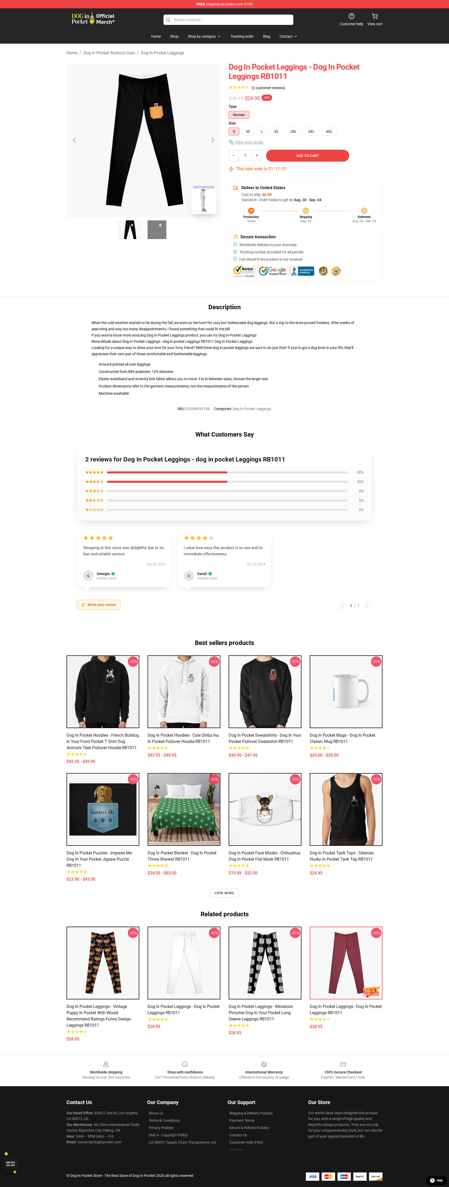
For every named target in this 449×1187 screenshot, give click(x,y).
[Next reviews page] (367, 605)
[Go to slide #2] (156, 229)
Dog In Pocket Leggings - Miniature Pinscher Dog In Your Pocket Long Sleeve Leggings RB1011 (261, 1012)
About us (156, 1113)
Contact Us (238, 1135)
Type (233, 106)
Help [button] (440, 1180)
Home (72, 52)
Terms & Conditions (164, 1120)
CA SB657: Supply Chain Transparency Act (182, 1142)
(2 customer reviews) (268, 88)
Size (232, 123)
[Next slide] (212, 140)
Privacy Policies (161, 1128)
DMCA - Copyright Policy (168, 1135)
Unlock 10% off (10, 1164)
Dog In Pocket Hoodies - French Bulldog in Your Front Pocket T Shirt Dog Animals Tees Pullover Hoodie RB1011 (103, 741)
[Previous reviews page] (342, 605)
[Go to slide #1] (129, 229)
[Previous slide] (74, 140)
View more (225, 893)
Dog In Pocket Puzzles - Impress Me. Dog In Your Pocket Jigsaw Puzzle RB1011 (100, 859)
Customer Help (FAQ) (246, 1142)
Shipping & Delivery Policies (251, 1113)
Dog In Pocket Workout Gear (109, 52)
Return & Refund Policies (249, 1128)
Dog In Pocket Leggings (162, 52)
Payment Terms (241, 1120)
